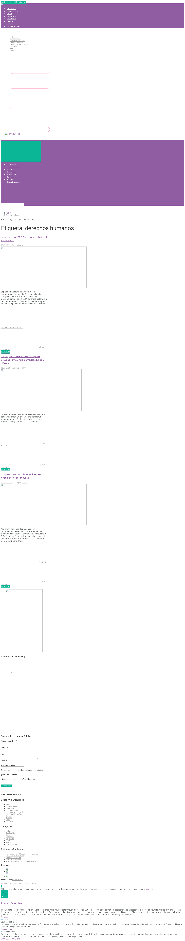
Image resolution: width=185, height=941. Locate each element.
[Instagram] (30, 110)
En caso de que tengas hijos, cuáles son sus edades (22, 770)
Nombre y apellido (9, 741)
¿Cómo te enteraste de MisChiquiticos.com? (18, 779)
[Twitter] (30, 90)
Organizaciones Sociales (12, 327)
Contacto (13, 50)
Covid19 (42, 562)
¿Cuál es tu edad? (8, 765)
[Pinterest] (30, 129)
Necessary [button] (6, 917)
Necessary (9, 919)
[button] (1, 886)
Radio (12, 48)
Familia (10, 24)
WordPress (33, 883)
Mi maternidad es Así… (14, 814)
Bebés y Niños (12, 11)
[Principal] (21, 151)
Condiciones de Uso (13, 858)
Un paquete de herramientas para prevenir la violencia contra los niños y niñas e (22, 360)
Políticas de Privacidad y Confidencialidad (21, 861)
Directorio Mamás (16, 43)
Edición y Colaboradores (15, 856)
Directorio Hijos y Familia (19, 44)
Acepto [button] (149, 889)
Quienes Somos (15, 39)
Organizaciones (13, 26)
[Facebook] (30, 71)
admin (24, 245)
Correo (4, 748)
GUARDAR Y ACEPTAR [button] (11, 939)
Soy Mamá (11, 19)
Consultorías (10, 816)
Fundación (13, 46)
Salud (9, 14)
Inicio (12, 37)
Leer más (5, 352)
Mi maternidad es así (17, 41)
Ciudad (4, 761)
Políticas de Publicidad (14, 860)
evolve (3, 883)
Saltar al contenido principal (13, 2)
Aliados (9, 818)
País (3, 754)
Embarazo (11, 9)
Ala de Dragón (17, 880)
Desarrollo (11, 16)
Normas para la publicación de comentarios (22, 854)
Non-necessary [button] (7, 929)
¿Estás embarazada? (9, 775)
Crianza (10, 21)
